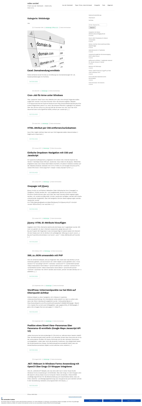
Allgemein (110, 5)
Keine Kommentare (66, 27)
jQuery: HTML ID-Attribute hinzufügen (46, 222)
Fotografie (97, 5)
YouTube (91, 20)
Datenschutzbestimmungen (75, 396)
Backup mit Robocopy (95, 66)
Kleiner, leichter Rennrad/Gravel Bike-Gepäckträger (99, 44)
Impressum (92, 17)
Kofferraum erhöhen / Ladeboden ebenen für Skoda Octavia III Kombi (100, 61)
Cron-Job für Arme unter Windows (45, 95)
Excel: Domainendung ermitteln (43, 70)
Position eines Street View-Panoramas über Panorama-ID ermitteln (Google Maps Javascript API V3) (53, 328)
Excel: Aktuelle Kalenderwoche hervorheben (97, 77)
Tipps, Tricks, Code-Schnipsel (83, 5)
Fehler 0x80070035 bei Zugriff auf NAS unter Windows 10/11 (100, 71)
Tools (103, 5)
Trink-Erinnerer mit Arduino (96, 82)
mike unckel (33, 3)
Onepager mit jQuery (38, 186)
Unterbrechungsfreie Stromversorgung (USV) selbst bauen (99, 55)
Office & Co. (55, 27)
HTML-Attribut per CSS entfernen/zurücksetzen (51, 128)
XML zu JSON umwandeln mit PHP (45, 255)
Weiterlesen (34, 81)
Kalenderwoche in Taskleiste (97, 50)
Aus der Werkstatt (67, 5)
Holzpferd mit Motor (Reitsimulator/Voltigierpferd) (97, 32)
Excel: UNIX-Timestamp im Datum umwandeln (98, 38)
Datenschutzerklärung (95, 15)
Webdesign (48, 27)
